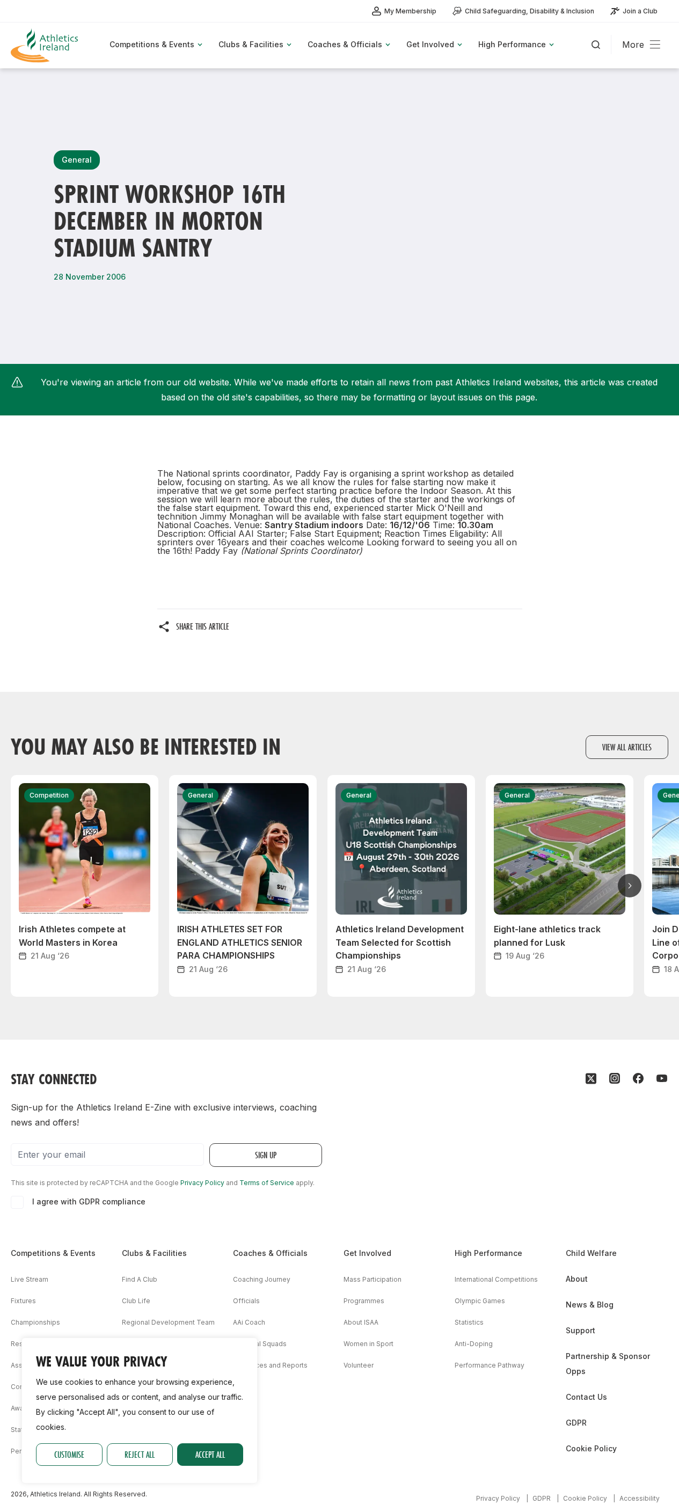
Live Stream (29, 1279)
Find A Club (139, 1279)
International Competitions (496, 1279)
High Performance (488, 1253)
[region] (139, 1411)
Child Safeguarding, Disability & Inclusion (529, 11)
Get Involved (367, 1253)
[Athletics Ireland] (46, 45)
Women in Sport (368, 1344)
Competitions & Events (53, 1253)
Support (580, 1330)
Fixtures (23, 1301)
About (577, 1278)
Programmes (364, 1301)
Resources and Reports (270, 1365)
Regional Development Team (168, 1322)
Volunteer (359, 1365)
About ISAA (361, 1322)
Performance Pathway (489, 1365)
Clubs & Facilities (154, 1253)
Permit (21, 1451)
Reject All (140, 1454)
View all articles (627, 747)
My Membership (410, 11)
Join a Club (640, 11)
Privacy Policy (202, 1183)
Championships (35, 1322)
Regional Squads (260, 1344)
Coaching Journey (261, 1279)
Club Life (136, 1301)
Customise (69, 1454)
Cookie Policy (591, 1448)
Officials (246, 1301)
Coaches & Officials (270, 1253)
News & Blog (590, 1304)
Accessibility (639, 1498)
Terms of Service (266, 1183)
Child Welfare (591, 1253)
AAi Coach (249, 1322)
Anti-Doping (474, 1344)
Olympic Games (480, 1301)
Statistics (469, 1322)
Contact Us (586, 1396)
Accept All (210, 1454)
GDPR (576, 1422)
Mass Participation (372, 1279)
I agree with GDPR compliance (88, 1201)
